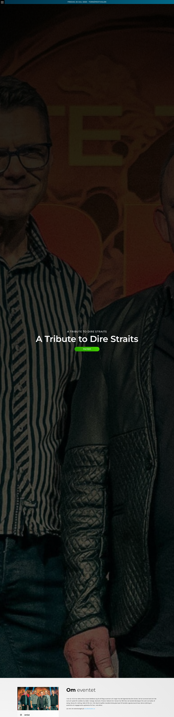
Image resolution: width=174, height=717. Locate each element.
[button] (2, 2)
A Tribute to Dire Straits (87, 331)
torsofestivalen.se (89, 708)
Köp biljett (87, 349)
